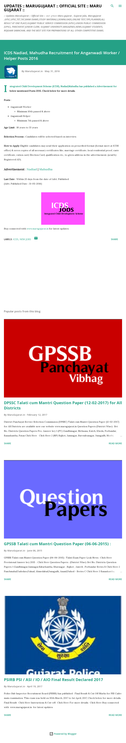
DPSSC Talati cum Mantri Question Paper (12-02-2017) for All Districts (63, 405)
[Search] (112, 6)
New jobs (25, 239)
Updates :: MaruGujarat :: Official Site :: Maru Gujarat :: (53, 7)
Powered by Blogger (65, 733)
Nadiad (32, 169)
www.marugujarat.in (37, 228)
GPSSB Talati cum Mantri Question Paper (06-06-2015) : (57, 543)
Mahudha (45, 169)
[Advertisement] (63, 276)
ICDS (15, 239)
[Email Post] (36, 239)
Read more (115, 443)
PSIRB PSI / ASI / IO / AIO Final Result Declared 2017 (53, 679)
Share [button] (114, 239)
